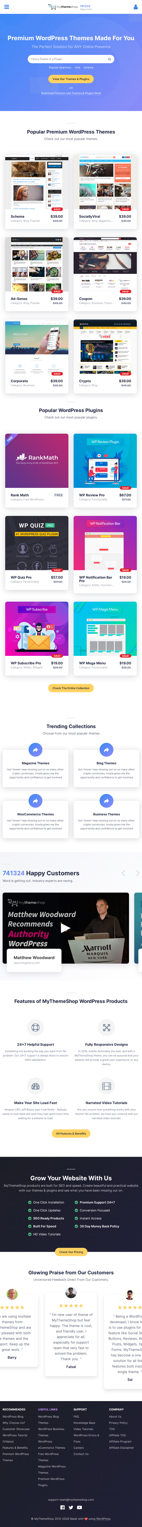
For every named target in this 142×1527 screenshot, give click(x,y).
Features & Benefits (15, 1447)
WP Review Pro (92, 495)
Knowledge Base (84, 1422)
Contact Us (81, 1454)
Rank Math (20, 495)
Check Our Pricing (71, 1252)
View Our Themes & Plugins (71, 79)
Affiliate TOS (117, 1435)
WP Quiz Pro (21, 577)
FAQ (76, 1416)
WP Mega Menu (92, 663)
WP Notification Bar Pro (95, 579)
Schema (17, 216)
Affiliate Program (120, 1441)
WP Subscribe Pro (26, 663)
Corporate (19, 381)
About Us (115, 1416)
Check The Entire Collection (71, 688)
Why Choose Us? (14, 1422)
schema (88, 67)
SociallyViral (89, 216)
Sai (129, 1380)
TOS (112, 1429)
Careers (79, 1447)
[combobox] (71, 59)
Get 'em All (45, 183)
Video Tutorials (83, 1429)
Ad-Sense (19, 299)
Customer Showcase (16, 1429)
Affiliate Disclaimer (121, 1447)
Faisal (71, 1367)
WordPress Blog (13, 1416)
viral (77, 67)
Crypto (85, 381)
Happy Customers (41, 873)
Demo (28, 183)
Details (37, 183)
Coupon (85, 299)
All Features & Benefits (71, 1133)
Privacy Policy (118, 1422)
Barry (12, 1357)
